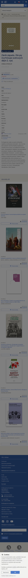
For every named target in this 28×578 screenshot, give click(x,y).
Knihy (9, 14)
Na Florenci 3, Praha (6, 511)
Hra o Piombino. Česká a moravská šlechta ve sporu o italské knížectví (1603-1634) (13, 301)
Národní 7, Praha (5, 509)
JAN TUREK (3, 217)
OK (15, 572)
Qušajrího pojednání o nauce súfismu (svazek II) (13, 258)
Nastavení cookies (6, 467)
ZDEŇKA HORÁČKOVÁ (6, 303)
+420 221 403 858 (7, 495)
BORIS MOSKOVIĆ (11, 438)
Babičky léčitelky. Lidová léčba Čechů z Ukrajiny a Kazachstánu (14, 390)
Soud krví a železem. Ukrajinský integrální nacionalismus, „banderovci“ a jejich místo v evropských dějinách (12, 346)
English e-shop (5, 481)
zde (15, 575)
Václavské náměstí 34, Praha (8, 507)
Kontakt (3, 484)
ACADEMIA (5, 138)
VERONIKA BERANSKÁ (6, 392)
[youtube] (11, 521)
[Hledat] (25, 5)
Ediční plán (4, 477)
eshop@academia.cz (8, 496)
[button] (19, 2)
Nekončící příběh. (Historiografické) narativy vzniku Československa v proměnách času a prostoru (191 (13, 435)
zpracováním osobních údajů (15, 533)
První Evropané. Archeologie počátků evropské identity (13, 215)
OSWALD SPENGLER (6, 64)
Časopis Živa (4, 479)
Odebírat (4, 538)
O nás (2, 474)
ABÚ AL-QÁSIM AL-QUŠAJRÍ (7, 260)
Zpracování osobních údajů (8, 465)
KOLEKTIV (17, 438)
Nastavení (6, 572)
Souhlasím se (12, 533)
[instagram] (7, 521)
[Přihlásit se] (15, 2)
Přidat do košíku (14, 223)
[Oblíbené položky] (23, 2)
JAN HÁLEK (3, 438)
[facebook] (2, 521)
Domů (4, 14)
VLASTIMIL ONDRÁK (5, 349)
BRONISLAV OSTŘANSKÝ (19, 260)
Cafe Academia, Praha (6, 513)
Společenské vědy (16, 14)
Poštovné (3, 461)
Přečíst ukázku (7, 51)
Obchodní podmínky (6, 463)
